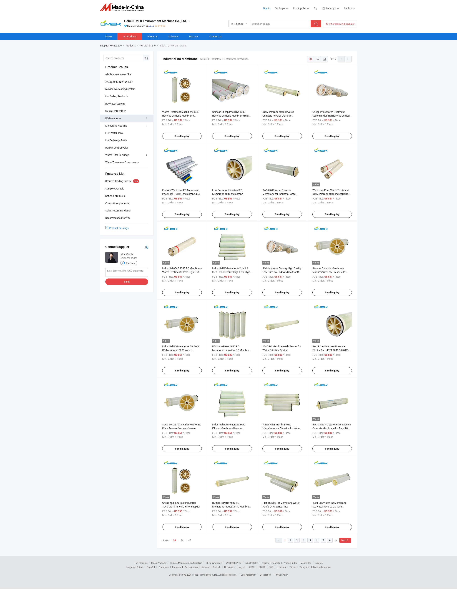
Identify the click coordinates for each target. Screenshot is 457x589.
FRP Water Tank (114, 133)
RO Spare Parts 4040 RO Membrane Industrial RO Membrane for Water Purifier (232, 350)
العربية (242, 567)
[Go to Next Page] (348, 59)
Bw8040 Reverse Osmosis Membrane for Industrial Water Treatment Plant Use (279, 193)
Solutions (173, 36)
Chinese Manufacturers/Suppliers (186, 562)
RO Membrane (113, 118)
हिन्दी (271, 567)
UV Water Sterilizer (115, 111)
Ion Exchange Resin (116, 140)
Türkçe (293, 567)
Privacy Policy (281, 574)
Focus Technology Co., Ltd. (205, 574)
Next (343, 540)
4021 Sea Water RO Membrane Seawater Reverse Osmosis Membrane (329, 506)
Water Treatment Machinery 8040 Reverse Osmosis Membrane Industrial (180, 115)
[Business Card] (146, 247)
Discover (194, 36)
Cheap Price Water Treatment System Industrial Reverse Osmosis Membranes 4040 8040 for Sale (331, 115)
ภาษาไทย (281, 567)
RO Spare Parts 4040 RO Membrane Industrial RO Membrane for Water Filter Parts (232, 506)
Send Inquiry (182, 136)
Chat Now (130, 263)
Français (176, 567)
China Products (158, 562)
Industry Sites (251, 562)
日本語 (262, 567)
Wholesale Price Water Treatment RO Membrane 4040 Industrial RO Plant (331, 193)
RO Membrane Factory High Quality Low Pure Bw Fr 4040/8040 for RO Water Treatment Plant (282, 272)
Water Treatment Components (122, 162)
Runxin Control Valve (116, 147)
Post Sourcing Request (342, 24)
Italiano (205, 567)
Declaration (265, 574)
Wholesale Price (233, 562)
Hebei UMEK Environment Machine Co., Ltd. (155, 21)
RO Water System (115, 103)
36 (182, 540)
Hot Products (141, 562)
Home (108, 36)
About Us (152, 36)
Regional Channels (271, 562)
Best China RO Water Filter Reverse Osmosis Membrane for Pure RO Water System (331, 428)
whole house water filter (118, 74)
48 (189, 540)
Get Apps (330, 8)
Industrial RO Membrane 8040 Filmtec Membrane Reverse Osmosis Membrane (228, 428)
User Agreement (248, 574)
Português (164, 567)
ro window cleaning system (120, 89)
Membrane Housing (116, 125)
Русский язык (191, 567)
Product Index (290, 562)
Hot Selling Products (116, 96)
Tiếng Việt (305, 567)
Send (127, 281)
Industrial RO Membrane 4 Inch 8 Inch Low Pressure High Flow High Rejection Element (231, 272)
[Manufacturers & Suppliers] (123, 7)
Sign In (266, 8)
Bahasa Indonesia (322, 567)
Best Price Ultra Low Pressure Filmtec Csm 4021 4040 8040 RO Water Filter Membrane (330, 350)
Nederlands (229, 567)
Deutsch (216, 567)
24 (174, 540)
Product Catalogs (119, 228)
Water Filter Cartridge (117, 155)
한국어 (252, 567)
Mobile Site (306, 562)
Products (131, 36)
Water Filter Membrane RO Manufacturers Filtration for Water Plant (281, 428)
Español (151, 567)
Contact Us (215, 36)
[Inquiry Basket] (316, 8)
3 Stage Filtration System (119, 81)
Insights (319, 562)
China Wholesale (214, 562)
